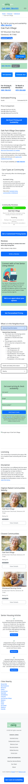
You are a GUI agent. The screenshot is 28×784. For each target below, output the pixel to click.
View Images (20, 56)
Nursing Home (14, 747)
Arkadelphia (4, 695)
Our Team (14, 764)
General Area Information (10, 328)
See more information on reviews (10, 150)
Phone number (6, 405)
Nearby (5, 371)
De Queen (4, 705)
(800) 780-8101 (6, 66)
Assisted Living (14, 738)
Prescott (3, 696)
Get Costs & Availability (14, 780)
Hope (2, 703)
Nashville (3, 693)
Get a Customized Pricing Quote (14, 234)
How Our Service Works (14, 761)
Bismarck (3, 687)
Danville (3, 709)
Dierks (3, 689)
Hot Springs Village (6, 698)
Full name (5, 392)
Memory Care (14, 744)
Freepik (13, 772)
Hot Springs (4, 691)
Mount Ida (4, 684)
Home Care (14, 753)
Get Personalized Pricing (14, 313)
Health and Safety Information (11, 365)
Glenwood (17, 14)
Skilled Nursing (14, 750)
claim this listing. (5, 480)
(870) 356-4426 (20, 90)
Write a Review (14, 254)
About (14, 767)
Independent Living (14, 741)
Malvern (3, 700)
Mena (2, 702)
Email (4, 398)
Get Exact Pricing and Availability (14, 121)
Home (4, 14)
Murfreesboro (5, 686)
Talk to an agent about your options (14, 299)
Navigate (15, 66)
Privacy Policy (9, 417)
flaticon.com (22, 772)
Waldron (3, 707)
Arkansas (9, 14)
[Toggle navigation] (25, 8)
